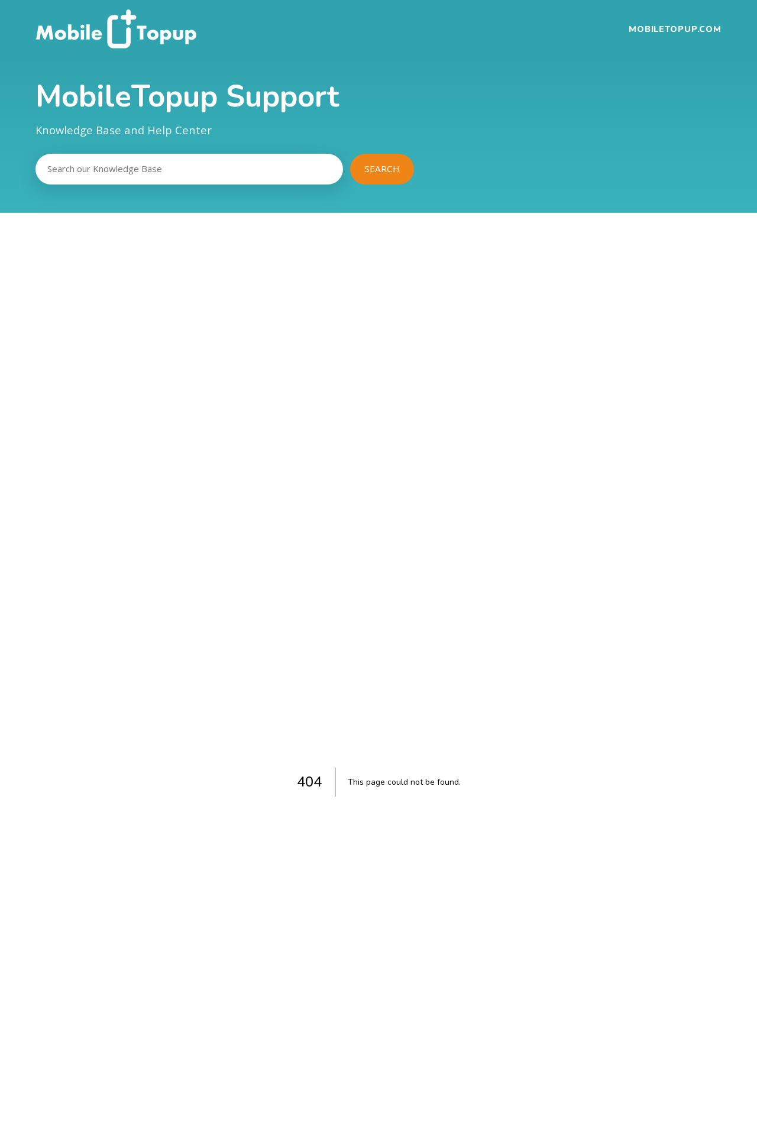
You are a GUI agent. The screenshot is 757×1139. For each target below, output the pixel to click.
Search (382, 168)
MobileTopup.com (675, 29)
